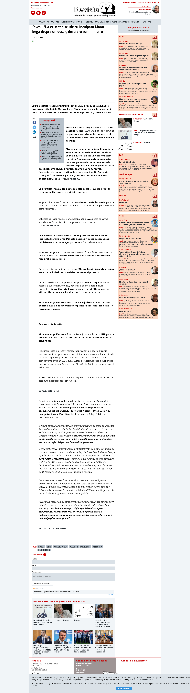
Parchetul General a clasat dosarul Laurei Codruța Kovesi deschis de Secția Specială (51, 127)
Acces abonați (36, 8)
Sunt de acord (124, 688)
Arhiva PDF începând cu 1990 (42, 3)
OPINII (80, 22)
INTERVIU (89, 22)
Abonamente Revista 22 (40, 5)
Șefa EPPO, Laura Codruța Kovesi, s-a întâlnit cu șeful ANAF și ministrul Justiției (51, 158)
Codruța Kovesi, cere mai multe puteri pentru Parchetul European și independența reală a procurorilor (50, 143)
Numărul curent (130, 3)
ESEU (107, 22)
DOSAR (114, 22)
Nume (34, 559)
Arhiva (141, 3)
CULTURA (99, 22)
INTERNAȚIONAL (68, 22)
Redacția (155, 3)
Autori (148, 3)
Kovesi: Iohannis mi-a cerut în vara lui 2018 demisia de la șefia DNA (49, 152)
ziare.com (53, 225)
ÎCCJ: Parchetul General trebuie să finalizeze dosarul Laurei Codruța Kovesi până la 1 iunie (51, 135)
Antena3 (74, 178)
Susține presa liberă (138, 28)
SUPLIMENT (136, 22)
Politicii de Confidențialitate (143, 679)
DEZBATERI (124, 22)
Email (34, 565)
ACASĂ (42, 22)
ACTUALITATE (53, 22)
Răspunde (110, 595)
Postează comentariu (42, 583)
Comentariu (36, 572)
